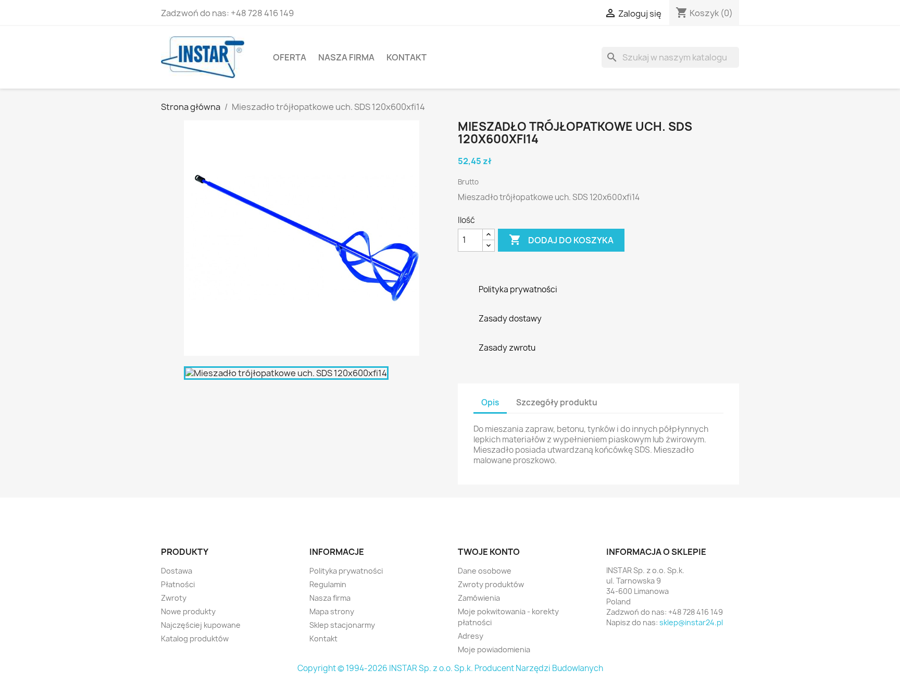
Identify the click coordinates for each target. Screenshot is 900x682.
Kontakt (406, 57)
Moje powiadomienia (494, 649)
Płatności (178, 584)
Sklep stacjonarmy (342, 625)
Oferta (289, 57)
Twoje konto (489, 551)
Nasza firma (346, 57)
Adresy (470, 636)
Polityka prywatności (346, 571)
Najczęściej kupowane (201, 625)
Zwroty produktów (491, 584)
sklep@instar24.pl (691, 622)
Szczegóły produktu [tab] (556, 402)
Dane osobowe (484, 571)
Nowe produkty (188, 611)
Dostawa (176, 571)
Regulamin (327, 584)
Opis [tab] (490, 402)
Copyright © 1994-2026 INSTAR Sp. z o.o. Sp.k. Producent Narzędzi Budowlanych (450, 668)
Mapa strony (331, 611)
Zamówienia (479, 598)
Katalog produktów (195, 638)
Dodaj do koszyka (561, 239)
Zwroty (173, 598)
